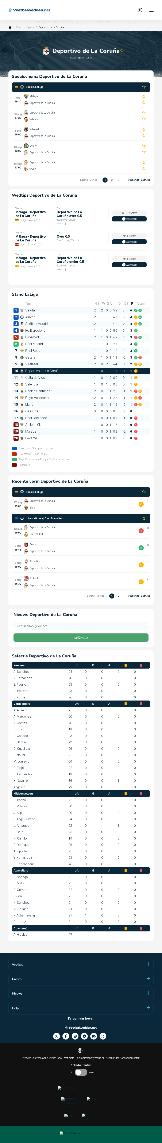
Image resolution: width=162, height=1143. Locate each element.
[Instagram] (76, 1036)
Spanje (30, 27)
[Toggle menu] (151, 10)
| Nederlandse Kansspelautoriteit (122, 1058)
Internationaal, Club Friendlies (44, 518)
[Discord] (95, 1036)
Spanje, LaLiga (34, 87)
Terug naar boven (81, 1018)
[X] (57, 1036)
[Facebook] (67, 1036)
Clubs (19, 27)
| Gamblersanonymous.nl (90, 1058)
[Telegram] (85, 1036)
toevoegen (131, 218)
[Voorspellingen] (104, 1036)
